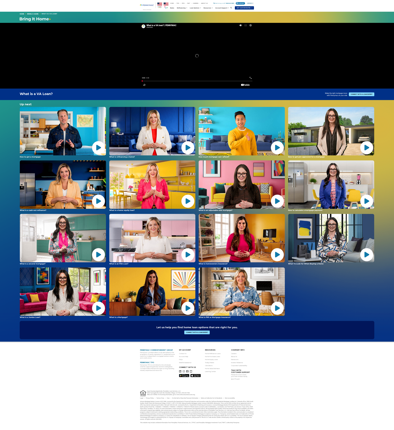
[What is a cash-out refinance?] (63, 184)
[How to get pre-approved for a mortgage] (331, 131)
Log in (249, 3)
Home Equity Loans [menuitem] (211, 359)
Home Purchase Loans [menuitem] (212, 356)
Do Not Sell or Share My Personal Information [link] (185, 398)
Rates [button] (172, 8)
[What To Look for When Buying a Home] (331, 238)
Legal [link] (142, 398)
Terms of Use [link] (160, 398)
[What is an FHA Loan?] (152, 238)
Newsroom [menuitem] (234, 359)
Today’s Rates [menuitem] (209, 362)
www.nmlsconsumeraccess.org (185, 394)
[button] (230, 8)
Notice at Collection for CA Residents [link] (212, 398)
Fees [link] (168, 398)
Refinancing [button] (181, 8)
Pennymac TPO (147, 362)
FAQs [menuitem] (181, 359)
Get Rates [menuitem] (244, 8)
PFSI (183, 3)
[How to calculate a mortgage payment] (331, 184)
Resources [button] (207, 8)
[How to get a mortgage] (63, 131)
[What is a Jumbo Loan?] (63, 291)
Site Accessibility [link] (230, 398)
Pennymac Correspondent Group (156, 350)
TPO (177, 3)
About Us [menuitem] (234, 356)
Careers (195, 3)
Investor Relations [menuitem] (237, 362)
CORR (172, 3)
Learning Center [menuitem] (210, 371)
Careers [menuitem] (233, 353)
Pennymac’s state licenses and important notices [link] (190, 408)
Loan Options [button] (195, 8)
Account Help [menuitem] (183, 356)
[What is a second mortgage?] (63, 238)
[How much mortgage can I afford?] (242, 131)
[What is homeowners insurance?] (242, 238)
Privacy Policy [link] (150, 398)
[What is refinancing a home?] (152, 131)
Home (22, 14)
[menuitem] (148, 6)
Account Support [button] (221, 8)
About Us (204, 3)
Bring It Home (32, 14)
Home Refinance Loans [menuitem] (212, 353)
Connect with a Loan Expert (362, 94)
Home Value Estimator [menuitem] (212, 368)
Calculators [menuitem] (208, 365)
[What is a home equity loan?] (152, 184)
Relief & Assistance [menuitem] (185, 362)
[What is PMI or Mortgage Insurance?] (242, 291)
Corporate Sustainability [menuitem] (239, 365)
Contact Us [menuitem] (182, 353)
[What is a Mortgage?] (152, 291)
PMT (188, 3)
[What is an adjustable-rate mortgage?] (242, 184)
